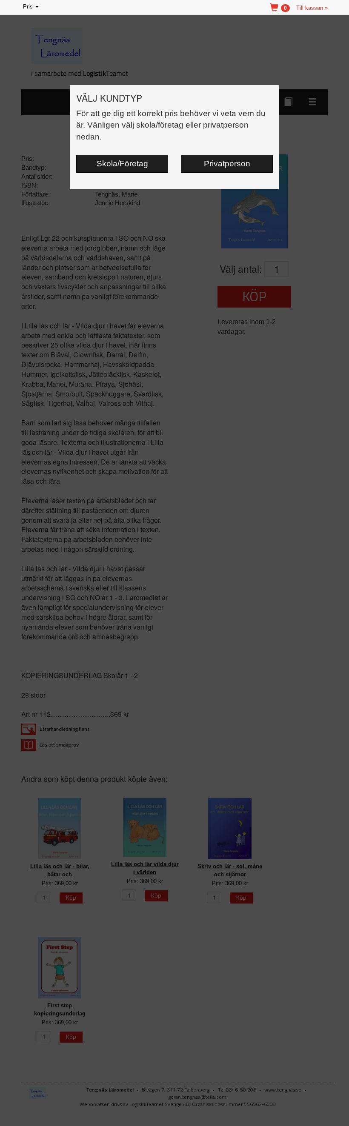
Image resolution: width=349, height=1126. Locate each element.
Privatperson (227, 163)
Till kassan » (312, 8)
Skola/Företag (122, 163)
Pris (31, 7)
